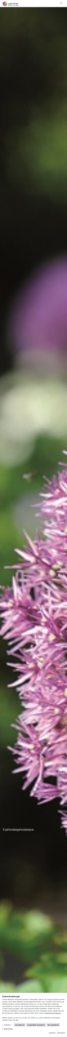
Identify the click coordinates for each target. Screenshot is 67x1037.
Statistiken (7, 1025)
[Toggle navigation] (61, 3)
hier (17, 1020)
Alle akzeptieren (53, 1025)
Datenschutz (61, 1033)
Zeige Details (8, 1029)
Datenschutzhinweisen (53, 1013)
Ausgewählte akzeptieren (36, 1025)
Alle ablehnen (20, 1025)
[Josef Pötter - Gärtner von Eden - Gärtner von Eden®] (5, 3)
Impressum (52, 1033)
